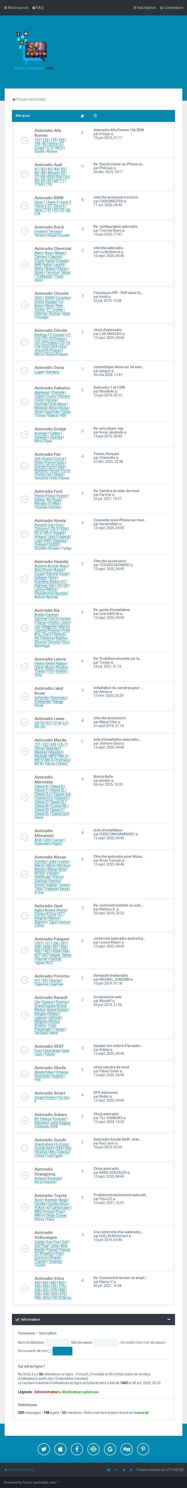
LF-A (57, 723)
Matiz (39, 268)
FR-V (38, 533)
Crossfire (63, 298)
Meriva (53, 918)
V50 (54, 1294)
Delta (50, 663)
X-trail (39, 893)
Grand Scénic (57, 1010)
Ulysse (64, 478)
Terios (66, 412)
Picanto (54, 630)
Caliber (55, 433)
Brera (53, 144)
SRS (68, 1148)
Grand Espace (45, 1006)
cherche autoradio (108, 248)
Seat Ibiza (52, 1051)
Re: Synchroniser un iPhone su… (119, 164)
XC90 (67, 1298)
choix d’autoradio (108, 330)
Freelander (43, 701)
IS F (49, 723)
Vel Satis (41, 1033)
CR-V (55, 529)
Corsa (51, 914)
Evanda (62, 261)
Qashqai (41, 881)
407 (47, 951)
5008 (56, 951)
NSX (47, 540)
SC (43, 727)
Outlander (42, 844)
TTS (49, 185)
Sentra (54, 881)
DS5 (62, 346)
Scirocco (41, 1257)
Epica (50, 261)
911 (37, 980)
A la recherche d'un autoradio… (118, 1232)
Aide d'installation (108, 830)
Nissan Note (57, 869)
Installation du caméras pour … (118, 688)
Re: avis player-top (108, 428)
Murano (63, 865)
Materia (41, 408)
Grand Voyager (46, 302)
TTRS (39, 185)
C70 (62, 1287)
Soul (66, 642)
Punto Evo (44, 474)
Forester (59, 1119)
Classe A (41, 786)
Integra (40, 537)
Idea (61, 466)
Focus (50, 496)
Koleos (53, 1013)
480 (53, 1283)
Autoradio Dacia (49, 367)
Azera (59, 570)
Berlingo (41, 335)
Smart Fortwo (45, 1097)
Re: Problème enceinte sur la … (118, 658)
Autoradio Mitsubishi (44, 833)
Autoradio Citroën (51, 330)
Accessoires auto (108, 997)
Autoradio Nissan (50, 857)
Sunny (39, 885)
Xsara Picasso (57, 354)
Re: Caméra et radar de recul (116, 491)
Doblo (39, 462)
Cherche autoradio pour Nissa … (119, 856)
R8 (43, 177)
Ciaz (50, 1156)
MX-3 (63, 756)
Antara (50, 910)
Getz (53, 578)
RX (37, 727)
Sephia (61, 638)
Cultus (39, 1156)
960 (45, 1287)
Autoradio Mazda (50, 740)
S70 (54, 1290)
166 (37, 144)
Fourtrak (41, 404)
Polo (59, 1253)
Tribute (49, 764)
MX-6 (49, 760)
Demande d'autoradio (111, 975)
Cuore (51, 396)
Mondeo (41, 503)
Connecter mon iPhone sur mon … (120, 520)
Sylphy (52, 885)
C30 (54, 1287)
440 (37, 1283)
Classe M (41, 806)
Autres (52, 151)
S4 (37, 181)
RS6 (59, 177)
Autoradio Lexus (50, 718)
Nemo (39, 354)
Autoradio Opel (48, 905)
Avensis (51, 1200)
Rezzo (63, 268)
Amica (53, 566)
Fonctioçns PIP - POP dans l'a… (118, 293)
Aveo (49, 253)
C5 (62, 343)
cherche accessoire (110, 718)
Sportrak (52, 412)
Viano (39, 817)
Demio (40, 748)
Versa (63, 889)
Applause (42, 392)
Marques (23, 116)
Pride (66, 630)
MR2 (38, 1211)
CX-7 (62, 744)
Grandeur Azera (47, 581)
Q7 (37, 177)
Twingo (59, 1029)
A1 (37, 169)
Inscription (47, 1333)
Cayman (56, 984)
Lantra (40, 589)
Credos (53, 622)
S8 (56, 181)
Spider (40, 151)
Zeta (38, 675)
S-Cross (62, 1144)
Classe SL (42, 814)
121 (37, 744)
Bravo (47, 459)
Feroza (51, 400)
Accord (40, 525)
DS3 (45, 346)
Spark (39, 272)
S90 (38, 1294)
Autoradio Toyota (51, 1195)
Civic (59, 525)
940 (37, 1287)
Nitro (38, 441)
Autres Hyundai (55, 593)
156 (45, 140)
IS (42, 723)
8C (45, 144)
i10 (59, 585)
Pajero (57, 844)
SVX (54, 1127)
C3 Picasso (57, 339)
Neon (50, 305)
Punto (65, 470)
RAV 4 (39, 1215)
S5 (43, 181)
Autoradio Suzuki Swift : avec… (118, 1139)
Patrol (57, 877)
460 (45, 1283)
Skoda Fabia (44, 1072)
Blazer (60, 253)
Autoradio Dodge (50, 428)
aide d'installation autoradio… (117, 739)
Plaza (39, 593)
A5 (63, 169)
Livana (63, 861)
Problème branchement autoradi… (121, 1195)
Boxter (56, 980)
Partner (42, 959)
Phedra (61, 667)
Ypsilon (60, 671)
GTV (50, 147)
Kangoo (40, 1013)
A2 (43, 169)
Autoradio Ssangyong (45, 1171)
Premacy (62, 760)
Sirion (39, 412)
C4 (37, 343)
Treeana (50, 889)
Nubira (51, 268)
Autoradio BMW (49, 197)
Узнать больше (106, 454)
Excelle (64, 235)
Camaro (41, 257)
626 (53, 744)
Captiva (55, 257)
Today (66, 548)
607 (37, 955)
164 (62, 140)
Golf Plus (41, 1246)
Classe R (41, 810)
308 (63, 947)
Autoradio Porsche (52, 976)
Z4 (38, 214)
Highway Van (45, 585)
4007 (38, 951)
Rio (37, 638)
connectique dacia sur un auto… (119, 367)
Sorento (54, 642)
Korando (54, 1178)
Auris (39, 1200)
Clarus (41, 622)
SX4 (59, 1148)
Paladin (52, 873)
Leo (37, 626)
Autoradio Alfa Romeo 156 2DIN (119, 130)
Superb (57, 1076)
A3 (50, 169)
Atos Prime (43, 570)
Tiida (38, 889)
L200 (47, 840)
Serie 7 (40, 210)
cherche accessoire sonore (116, 197)
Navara (40, 869)
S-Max (54, 503)
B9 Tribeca (43, 1119)
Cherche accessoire (110, 561)
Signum (41, 922)
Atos (63, 566)
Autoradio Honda (50, 520)
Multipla (41, 470)
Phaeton (47, 1253)
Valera (52, 416)
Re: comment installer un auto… (118, 905)
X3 (56, 210)
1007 (38, 943)
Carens (51, 615)
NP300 (40, 873)
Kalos (47, 264)
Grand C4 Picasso (48, 350)
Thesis (40, 671)
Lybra (39, 667)
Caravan (41, 437)
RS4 (50, 177)
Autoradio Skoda (50, 1067)
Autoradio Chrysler (52, 293)
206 (55, 943)
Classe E (61, 798)
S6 (49, 181)
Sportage (42, 646)
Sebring (41, 313)
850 (62, 1283)
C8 (38, 346)
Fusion (62, 496)
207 (63, 943)
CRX (64, 529)
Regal (52, 235)
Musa (49, 667)
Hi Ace (39, 1208)
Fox (57, 1242)
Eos (49, 1242)
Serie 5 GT (44, 206)
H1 (63, 581)
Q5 (63, 173)
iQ (48, 1208)
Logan (39, 372)
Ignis (59, 1156)
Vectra (64, 922)
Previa (49, 1211)
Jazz (52, 537)
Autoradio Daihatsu (52, 387)
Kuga (57, 500)
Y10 (50, 671)
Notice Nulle (103, 776)
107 (47, 943)
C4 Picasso (49, 343)
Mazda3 (41, 752)
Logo (38, 540)
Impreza (41, 1123)
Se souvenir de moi (33, 1351)
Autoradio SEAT (49, 1046)
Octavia (61, 1072)
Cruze (39, 261)
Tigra (53, 922)
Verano (40, 235)
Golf (65, 1242)
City (51, 525)
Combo (40, 914)
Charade (58, 392)
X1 (49, 210)
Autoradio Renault (51, 997)
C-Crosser (57, 335)
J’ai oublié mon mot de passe (141, 1342)
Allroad (53, 173)
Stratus (54, 313)
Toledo (49, 1054)
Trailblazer (44, 276)
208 (37, 947)
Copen (40, 396)
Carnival (41, 619)
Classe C (41, 790)
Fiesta (39, 496)
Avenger (41, 433)
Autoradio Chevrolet (53, 248)
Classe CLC (43, 794)
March (39, 865)
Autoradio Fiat (48, 454)
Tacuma (52, 272)
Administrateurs (47, 1392)
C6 (68, 343)
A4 (56, 169)
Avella (39, 615)
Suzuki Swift (44, 1148)
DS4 (54, 346)
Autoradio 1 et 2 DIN (109, 387)
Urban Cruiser (56, 1215)
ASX (38, 840)
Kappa (61, 663)
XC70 (57, 1298)
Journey (56, 437)
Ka (49, 500)
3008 (46, 947)
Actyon (40, 1178)
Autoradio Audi (48, 164)
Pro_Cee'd (43, 634)
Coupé (40, 574)
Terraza (55, 231)
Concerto (42, 529)
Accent (40, 566)
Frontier (41, 861)
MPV (53, 756)
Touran (40, 1265)
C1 (69, 335)
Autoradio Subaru (51, 1114)
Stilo (53, 478)
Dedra (39, 663)
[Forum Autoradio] (36, 52)
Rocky (64, 408)
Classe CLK (62, 794)
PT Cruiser (55, 309)
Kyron (39, 1182)
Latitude (54, 1017)
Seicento (41, 478)
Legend (63, 537)
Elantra (52, 574)
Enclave (41, 231)
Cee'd (53, 619)
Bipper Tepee (61, 955)
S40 (38, 1290)
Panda (54, 470)
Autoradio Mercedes (44, 779)
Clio (37, 1002)
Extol (40, 400)
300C (39, 298)
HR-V (48, 533)
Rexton (51, 1182)
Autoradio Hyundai (51, 561)
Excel (64, 574)
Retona (59, 634)
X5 (62, 210)
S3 (67, 177)
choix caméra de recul (111, 1067)
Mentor (64, 626)
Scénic (40, 1025)
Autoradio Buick (49, 227)
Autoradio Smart (50, 1093)
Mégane (41, 1021)
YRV (63, 416)
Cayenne (41, 984)
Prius (60, 1211)
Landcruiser (61, 1208)
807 (45, 955)
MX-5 (39, 760)
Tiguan (40, 1261)
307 (55, 947)
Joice (65, 622)
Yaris (50, 1219)
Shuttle (40, 548)
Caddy (39, 1242)
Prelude (41, 544)
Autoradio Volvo (49, 1278)
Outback (42, 1127)
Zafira (39, 926)
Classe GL (57, 802)
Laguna (40, 1017)
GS (37, 723)
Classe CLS (44, 798)
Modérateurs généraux (80, 1392)
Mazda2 (53, 748)
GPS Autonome (106, 1092)
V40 (46, 1294)
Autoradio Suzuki (50, 1139)
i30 (66, 585)
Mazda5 (55, 752)
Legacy (65, 1123)
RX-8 (38, 764)
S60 (46, 1290)
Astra (61, 910)
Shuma (40, 642)
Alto (52, 1152)
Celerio (63, 1152)
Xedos (62, 764)
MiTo (59, 147)
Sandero (52, 372)
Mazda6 (41, 756)
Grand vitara (44, 1144)
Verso (39, 1219)
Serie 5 (65, 202)
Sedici (58, 474)
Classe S (56, 810)
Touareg (54, 1261)
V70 (62, 1294)
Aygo (63, 1200)
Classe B (56, 786)
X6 (68, 210)
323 (45, 744)
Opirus (41, 630)
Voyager (42, 317)
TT (62, 181)
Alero (39, 253)
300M (49, 298)
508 (65, 951)
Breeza (41, 1152)
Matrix (51, 589)
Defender (42, 698)
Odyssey (59, 540)
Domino (64, 396)
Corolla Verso (57, 1204)
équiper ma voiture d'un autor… (118, 1046)
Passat (52, 1249)
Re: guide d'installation (112, 610)
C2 (38, 339)
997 (45, 980)
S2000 (54, 544)
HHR (38, 264)
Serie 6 (59, 206)
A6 (37, 173)
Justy (54, 1123)
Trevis (40, 416)
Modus (54, 1021)
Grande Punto (45, 466)
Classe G (41, 802)
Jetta (54, 1246)
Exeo (38, 1051)
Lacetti (59, 264)
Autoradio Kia (47, 610)
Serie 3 (52, 202)
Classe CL (57, 790)
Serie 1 (40, 202)
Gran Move (58, 404)
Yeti (38, 1080)
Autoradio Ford (48, 491)
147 (37, 140)
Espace (48, 1002)
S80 (62, 1290)
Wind (54, 1033)
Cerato (65, 619)
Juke (52, 861)
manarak (141, 1413)
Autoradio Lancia (50, 659)
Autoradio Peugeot (52, 938)
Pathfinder (43, 877)
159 (53, 140)
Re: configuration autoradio (116, 226)
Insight (59, 533)
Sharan (55, 1257)
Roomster (42, 1076)
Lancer (58, 840)
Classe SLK (60, 814)
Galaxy (40, 500)
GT (60, 914)
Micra (51, 865)
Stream (54, 548)
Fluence (62, 1002)
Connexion (26, 1333)
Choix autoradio (106, 1114)
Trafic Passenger (45, 1027)
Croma (59, 459)
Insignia (40, 918)
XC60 (47, 1298)
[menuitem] (38, 7)
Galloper (41, 578)
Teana (64, 885)
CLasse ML (59, 806)
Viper (66, 313)
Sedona (48, 638)
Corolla (40, 1204)
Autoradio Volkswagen (46, 1235)
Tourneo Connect (48, 507)
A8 (43, 173)
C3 (44, 339)
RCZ (50, 963)
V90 (38, 1298)
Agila (38, 910)
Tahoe (65, 272)
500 (37, 459)
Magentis (49, 626)
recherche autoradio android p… (119, 938)
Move (53, 408)
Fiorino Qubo (55, 462)
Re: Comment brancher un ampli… (120, 1278)
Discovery (58, 698)
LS (65, 723)
